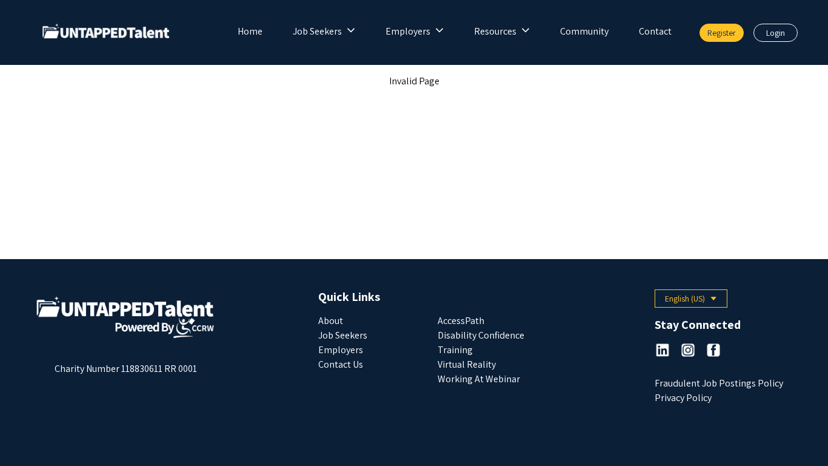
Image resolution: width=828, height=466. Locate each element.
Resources (495, 31)
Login (775, 32)
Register (721, 32)
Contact (655, 31)
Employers (408, 31)
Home (250, 31)
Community (584, 31)
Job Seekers (317, 31)
